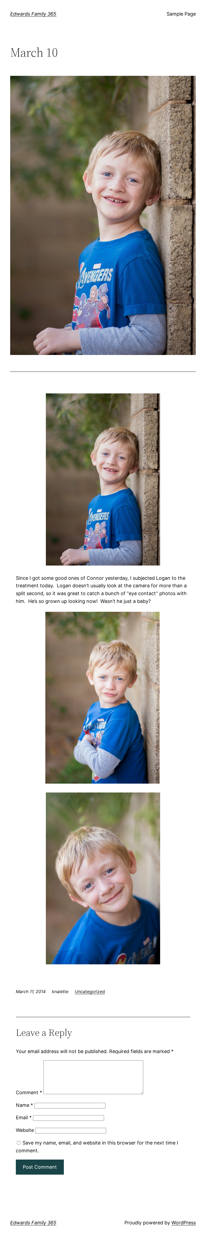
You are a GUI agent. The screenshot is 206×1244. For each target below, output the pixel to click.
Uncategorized (90, 991)
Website (25, 1130)
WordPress (183, 1222)
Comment (29, 1092)
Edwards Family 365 (33, 14)
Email (24, 1117)
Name (24, 1105)
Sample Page (181, 14)
